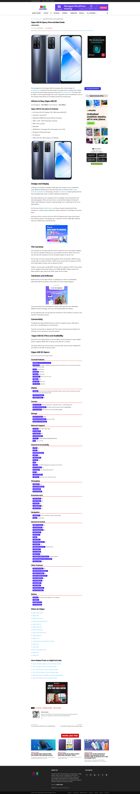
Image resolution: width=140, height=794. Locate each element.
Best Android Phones (39, 632)
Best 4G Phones (38, 630)
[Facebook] (90, 28)
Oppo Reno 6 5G (38, 613)
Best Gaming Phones (39, 649)
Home (32, 19)
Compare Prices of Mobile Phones (43, 641)
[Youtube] (106, 775)
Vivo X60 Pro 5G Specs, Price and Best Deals (71, 726)
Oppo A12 (35, 638)
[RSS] (98, 775)
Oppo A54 (36, 647)
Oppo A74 (36, 615)
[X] (93, 28)
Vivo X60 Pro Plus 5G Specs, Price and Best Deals (43, 726)
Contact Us (106, 792)
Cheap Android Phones (40, 621)
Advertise (70, 792)
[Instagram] (90, 774)
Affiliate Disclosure (84, 792)
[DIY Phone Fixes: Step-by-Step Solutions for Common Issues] (43, 744)
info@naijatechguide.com (63, 787)
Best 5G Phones (38, 618)
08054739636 (60, 784)
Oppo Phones (37, 635)
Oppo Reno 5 (37, 624)
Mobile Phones (38, 19)
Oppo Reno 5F (37, 627)
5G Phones (39, 708)
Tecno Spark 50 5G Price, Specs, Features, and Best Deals (68, 754)
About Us (101, 792)
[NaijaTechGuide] (42, 7)
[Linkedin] (104, 28)
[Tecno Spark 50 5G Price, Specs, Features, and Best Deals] (70, 744)
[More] (107, 28)
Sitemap (96, 792)
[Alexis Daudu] (36, 715)
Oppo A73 (36, 652)
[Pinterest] (97, 28)
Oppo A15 (35, 644)
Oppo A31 (36, 655)
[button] (107, 13)
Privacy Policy (75, 792)
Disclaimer (91, 792)
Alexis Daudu (49, 28)
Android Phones (47, 708)
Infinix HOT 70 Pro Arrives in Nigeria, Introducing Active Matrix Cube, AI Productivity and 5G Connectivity (96, 756)
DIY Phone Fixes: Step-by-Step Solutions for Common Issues (41, 754)
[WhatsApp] (100, 28)
